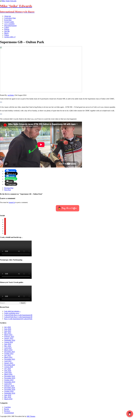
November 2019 (9, 378)
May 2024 (7, 346)
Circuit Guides (9, 22)
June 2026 (7, 329)
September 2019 (9, 382)
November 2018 (9, 389)
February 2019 (9, 386)
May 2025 (7, 333)
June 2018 (7, 395)
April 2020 (7, 372)
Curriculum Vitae (10, 18)
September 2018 (9, 393)
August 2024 (8, 342)
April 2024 (7, 348)
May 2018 (7, 397)
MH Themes (31, 416)
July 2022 (7, 355)
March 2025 (8, 335)
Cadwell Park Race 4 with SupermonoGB (18, 315)
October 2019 (8, 380)
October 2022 (8, 353)
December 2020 (9, 365)
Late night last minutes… (12, 311)
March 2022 (8, 357)
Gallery (6, 27)
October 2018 (8, 391)
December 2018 (9, 387)
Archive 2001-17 (10, 37)
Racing (6, 409)
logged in (12, 202)
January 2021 (8, 363)
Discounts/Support (10, 25)
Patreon (6, 29)
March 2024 (8, 350)
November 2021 (9, 359)
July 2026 (7, 327)
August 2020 (8, 367)
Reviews (7, 411)
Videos (6, 35)
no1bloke (11, 95)
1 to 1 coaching (9, 24)
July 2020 (7, 369)
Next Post (7, 190)
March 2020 (8, 374)
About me (7, 16)
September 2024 (9, 340)
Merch (6, 33)
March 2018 (8, 399)
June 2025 (7, 331)
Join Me (7, 31)
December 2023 (9, 352)
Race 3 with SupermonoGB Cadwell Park (18, 319)
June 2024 (7, 344)
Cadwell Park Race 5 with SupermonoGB (18, 317)
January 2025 (8, 338)
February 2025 (9, 336)
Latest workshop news (11, 313)
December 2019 (9, 376)
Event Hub (7, 20)
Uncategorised (9, 413)
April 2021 (7, 361)
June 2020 (7, 370)
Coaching (7, 407)
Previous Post (8, 188)
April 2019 (7, 384)
